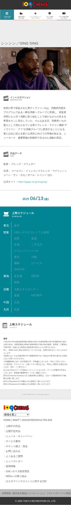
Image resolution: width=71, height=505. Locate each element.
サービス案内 (13, 441)
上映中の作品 (13, 426)
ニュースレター (14, 461)
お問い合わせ (13, 451)
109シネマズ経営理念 (17, 471)
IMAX (16, 420)
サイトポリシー (56, 493)
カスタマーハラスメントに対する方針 (26, 481)
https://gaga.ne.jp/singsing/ (32, 181)
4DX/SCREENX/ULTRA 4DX (37, 420)
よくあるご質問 (14, 456)
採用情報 (11, 466)
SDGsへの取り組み (16, 476)
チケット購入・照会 (17, 446)
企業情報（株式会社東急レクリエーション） (24, 493)
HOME (7, 420)
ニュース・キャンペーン (19, 436)
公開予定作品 (13, 431)
